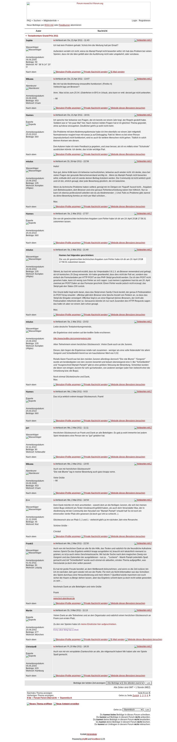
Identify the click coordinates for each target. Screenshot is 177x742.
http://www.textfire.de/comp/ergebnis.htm (72, 338)
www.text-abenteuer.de (64, 598)
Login (134, 20)
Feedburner (64, 25)
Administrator (92, 734)
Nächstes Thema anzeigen (39, 693)
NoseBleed (95, 739)
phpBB (84, 739)
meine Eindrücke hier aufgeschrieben (98, 624)
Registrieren (144, 20)
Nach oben (31, 72)
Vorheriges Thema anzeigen (40, 695)
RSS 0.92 (49, 25)
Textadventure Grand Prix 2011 (43, 36)
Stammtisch (66, 698)
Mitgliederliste (50, 20)
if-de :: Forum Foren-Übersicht (42, 698)
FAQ (29, 20)
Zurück (136, 695)
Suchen (37, 20)
